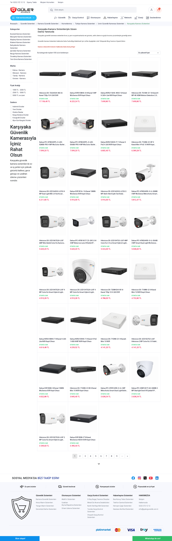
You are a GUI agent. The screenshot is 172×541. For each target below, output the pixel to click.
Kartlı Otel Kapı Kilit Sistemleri (98, 506)
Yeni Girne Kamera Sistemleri (21, 59)
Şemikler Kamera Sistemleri (20, 51)
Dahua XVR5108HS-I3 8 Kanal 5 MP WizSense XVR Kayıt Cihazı (83, 94)
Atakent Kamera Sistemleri (20, 42)
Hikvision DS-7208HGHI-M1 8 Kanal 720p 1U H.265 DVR (112, 291)
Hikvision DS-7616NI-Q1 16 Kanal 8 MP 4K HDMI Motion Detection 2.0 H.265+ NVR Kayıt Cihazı (145, 94)
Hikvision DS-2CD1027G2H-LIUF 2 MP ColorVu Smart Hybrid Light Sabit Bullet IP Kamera (52, 438)
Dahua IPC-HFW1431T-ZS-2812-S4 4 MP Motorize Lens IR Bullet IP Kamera (83, 242)
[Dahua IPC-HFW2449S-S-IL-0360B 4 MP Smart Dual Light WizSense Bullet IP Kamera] (145, 222)
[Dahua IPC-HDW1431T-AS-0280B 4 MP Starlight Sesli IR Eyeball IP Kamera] (145, 370)
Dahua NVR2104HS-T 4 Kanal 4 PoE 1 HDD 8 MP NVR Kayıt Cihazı (83, 340)
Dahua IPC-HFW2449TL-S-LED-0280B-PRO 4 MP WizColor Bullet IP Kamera (52, 143)
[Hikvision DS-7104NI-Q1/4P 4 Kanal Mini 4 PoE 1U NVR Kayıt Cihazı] (145, 124)
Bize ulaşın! (20, 538)
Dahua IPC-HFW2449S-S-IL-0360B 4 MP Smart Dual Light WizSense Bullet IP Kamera (144, 242)
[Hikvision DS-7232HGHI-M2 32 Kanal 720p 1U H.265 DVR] (52, 74)
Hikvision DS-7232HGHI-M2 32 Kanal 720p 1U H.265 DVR (50, 94)
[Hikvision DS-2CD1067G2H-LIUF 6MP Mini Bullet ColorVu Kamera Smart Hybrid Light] (52, 222)
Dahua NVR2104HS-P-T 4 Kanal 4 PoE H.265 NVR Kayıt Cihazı (113, 143)
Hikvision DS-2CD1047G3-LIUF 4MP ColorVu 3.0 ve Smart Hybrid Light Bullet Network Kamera (114, 242)
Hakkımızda (143, 503)
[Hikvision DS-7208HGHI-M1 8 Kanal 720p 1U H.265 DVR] (114, 271)
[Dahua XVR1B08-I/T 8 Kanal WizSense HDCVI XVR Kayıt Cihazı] (83, 419)
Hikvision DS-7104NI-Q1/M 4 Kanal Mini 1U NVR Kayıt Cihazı (83, 389)
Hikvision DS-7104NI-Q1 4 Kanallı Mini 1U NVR (113, 340)
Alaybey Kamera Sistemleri (20, 40)
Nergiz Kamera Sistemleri (19, 54)
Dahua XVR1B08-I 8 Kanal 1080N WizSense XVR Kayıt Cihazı (51, 389)
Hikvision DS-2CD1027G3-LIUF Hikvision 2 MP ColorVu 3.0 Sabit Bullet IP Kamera (144, 340)
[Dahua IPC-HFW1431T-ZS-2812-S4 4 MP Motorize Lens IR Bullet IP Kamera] (83, 222)
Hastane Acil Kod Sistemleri (123, 509)
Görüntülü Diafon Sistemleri (46, 509)
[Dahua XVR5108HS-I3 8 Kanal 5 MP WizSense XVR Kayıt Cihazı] (83, 74)
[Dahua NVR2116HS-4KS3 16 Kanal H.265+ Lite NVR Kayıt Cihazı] (114, 74)
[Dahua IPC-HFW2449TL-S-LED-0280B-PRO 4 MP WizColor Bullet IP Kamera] (52, 124)
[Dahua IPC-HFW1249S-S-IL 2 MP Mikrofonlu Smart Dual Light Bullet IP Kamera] (114, 370)
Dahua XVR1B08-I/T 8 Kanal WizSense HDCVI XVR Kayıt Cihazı (82, 438)
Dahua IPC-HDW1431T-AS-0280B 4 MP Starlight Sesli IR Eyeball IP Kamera (145, 389)
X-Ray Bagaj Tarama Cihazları (98, 499)
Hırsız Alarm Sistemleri (44, 503)
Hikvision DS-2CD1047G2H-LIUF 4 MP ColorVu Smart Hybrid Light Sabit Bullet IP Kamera (52, 291)
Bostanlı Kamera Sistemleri (20, 34)
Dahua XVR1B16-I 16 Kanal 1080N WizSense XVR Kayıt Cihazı (82, 192)
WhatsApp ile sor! (153, 538)
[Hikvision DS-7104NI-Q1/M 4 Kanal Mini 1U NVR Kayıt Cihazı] (83, 370)
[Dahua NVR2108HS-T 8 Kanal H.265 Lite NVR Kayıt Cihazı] (52, 320)
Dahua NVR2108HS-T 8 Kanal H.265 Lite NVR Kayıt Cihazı (52, 340)
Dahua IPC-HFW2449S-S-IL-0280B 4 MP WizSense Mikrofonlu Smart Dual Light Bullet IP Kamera (144, 192)
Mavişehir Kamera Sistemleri (20, 37)
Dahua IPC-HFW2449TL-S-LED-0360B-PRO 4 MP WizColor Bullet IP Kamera (83, 143)
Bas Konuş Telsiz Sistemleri (123, 499)
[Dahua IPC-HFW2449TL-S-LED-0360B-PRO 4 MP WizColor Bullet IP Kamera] (83, 124)
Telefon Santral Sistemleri (122, 503)
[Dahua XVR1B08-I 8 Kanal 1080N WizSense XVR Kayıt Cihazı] (52, 370)
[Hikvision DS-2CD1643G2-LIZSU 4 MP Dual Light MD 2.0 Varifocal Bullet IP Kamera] (52, 173)
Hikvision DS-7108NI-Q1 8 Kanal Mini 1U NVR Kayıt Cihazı (144, 291)
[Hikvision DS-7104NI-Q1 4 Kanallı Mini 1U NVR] (114, 320)
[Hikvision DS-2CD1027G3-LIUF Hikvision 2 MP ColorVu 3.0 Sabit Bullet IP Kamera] (145, 320)
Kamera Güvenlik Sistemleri (46, 499)
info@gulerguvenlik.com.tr (148, 509)
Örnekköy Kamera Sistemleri (20, 56)
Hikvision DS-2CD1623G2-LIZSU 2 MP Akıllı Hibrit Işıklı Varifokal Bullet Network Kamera (113, 192)
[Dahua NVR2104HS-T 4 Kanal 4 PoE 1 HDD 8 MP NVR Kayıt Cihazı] (83, 320)
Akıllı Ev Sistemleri (68, 499)
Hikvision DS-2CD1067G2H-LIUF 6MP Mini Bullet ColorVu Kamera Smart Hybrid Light (51, 242)
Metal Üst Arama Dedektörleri (98, 503)
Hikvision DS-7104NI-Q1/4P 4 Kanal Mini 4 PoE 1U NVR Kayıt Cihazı (143, 143)
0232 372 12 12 (144, 506)
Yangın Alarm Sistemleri (45, 506)
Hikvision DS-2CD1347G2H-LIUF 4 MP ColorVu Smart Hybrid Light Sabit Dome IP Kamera (83, 291)
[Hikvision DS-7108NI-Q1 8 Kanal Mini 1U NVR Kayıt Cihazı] (145, 271)
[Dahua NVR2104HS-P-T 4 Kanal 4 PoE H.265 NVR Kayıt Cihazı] (114, 124)
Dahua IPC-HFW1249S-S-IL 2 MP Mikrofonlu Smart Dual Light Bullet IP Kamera (114, 389)
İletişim (141, 499)
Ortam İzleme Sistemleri (71, 508)
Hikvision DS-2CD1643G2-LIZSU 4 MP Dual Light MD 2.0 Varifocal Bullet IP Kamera (52, 192)
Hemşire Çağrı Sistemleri (122, 506)
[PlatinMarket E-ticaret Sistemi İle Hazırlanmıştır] (103, 530)
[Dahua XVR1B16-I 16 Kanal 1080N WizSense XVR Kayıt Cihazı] (83, 173)
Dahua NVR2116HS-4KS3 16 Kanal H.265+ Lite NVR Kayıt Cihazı (114, 94)
